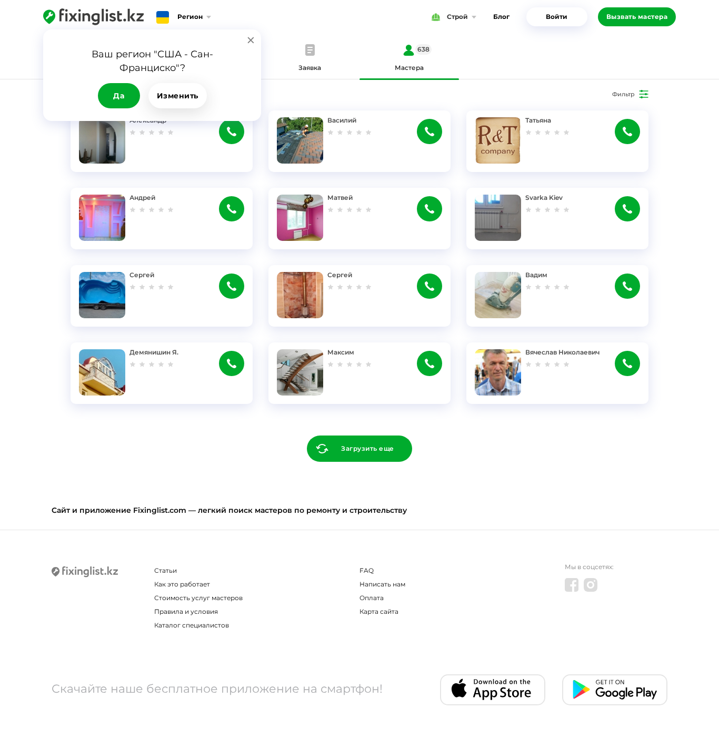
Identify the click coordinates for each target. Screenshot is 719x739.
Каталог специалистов (191, 625)
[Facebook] (571, 585)
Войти (556, 17)
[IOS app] (492, 689)
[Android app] (614, 689)
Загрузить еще (367, 448)
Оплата (371, 598)
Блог (501, 17)
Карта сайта (378, 611)
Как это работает (182, 584)
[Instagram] (590, 585)
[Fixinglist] (93, 17)
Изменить (177, 95)
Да (118, 95)
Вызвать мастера (637, 17)
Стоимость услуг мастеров (198, 598)
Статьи (165, 570)
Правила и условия (186, 611)
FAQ (366, 570)
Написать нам (382, 584)
